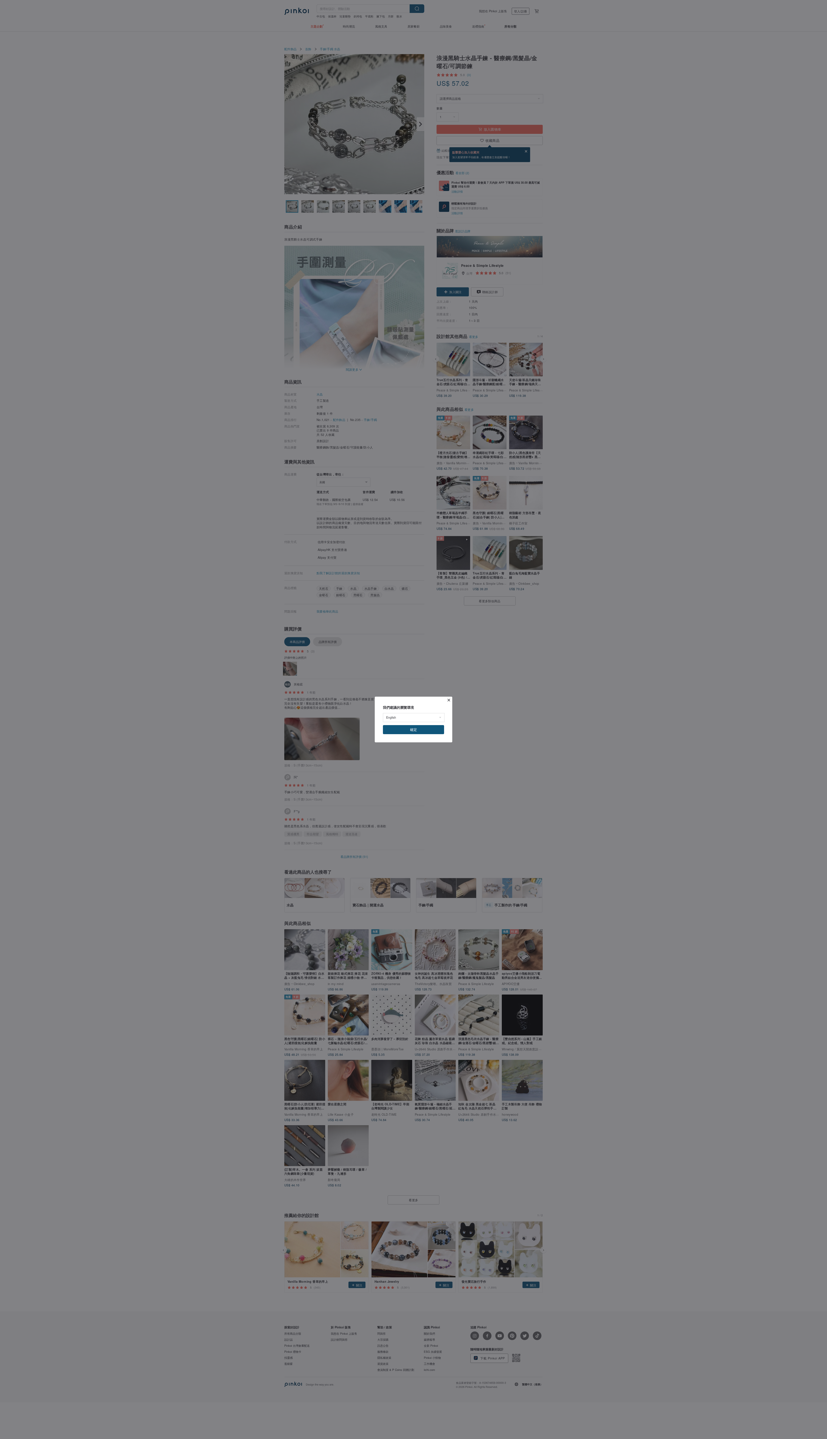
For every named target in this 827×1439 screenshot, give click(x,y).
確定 (413, 729)
